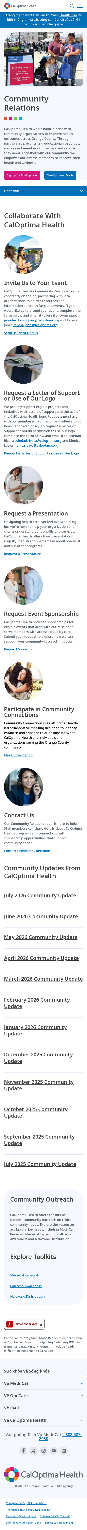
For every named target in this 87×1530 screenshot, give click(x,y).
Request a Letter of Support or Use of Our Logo (41, 453)
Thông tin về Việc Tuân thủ (55, 1516)
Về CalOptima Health (25, 1420)
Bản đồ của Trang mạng (59, 1522)
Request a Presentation (22, 554)
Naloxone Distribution (27, 1296)
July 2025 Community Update (40, 1164)
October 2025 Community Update (36, 1112)
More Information (18, 755)
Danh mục (11, 191)
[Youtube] (54, 1451)
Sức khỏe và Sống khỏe (27, 1371)
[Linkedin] (64, 1451)
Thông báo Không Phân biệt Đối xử (26, 1503)
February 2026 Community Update (37, 1002)
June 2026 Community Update (41, 916)
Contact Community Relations (27, 851)
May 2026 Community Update (40, 937)
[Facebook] (23, 1451)
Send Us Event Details (21, 333)
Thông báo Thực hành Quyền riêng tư (28, 1509)
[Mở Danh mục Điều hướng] (81, 6)
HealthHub (68, 15)
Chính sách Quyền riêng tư (21, 1516)
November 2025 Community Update (39, 1085)
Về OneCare (16, 1395)
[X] (33, 1451)
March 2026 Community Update (43, 978)
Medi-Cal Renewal (24, 1275)
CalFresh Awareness (26, 1286)
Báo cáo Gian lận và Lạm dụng (23, 1522)
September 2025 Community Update (39, 1139)
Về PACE (12, 1408)
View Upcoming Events (60, 175)
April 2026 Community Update (41, 958)
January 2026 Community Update (35, 1030)
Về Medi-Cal (16, 1383)
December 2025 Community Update (38, 1057)
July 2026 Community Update (40, 895)
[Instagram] (43, 1451)
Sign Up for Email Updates (22, 175)
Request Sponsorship (20, 649)
